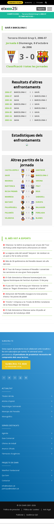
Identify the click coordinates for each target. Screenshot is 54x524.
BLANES (39, 218)
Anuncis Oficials (8, 448)
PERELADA (40, 212)
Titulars (39, 3)
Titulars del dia (8, 396)
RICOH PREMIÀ (11, 191)
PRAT (38, 186)
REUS (38, 191)
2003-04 (8, 116)
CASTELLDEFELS (12, 170)
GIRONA (39, 181)
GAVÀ (7, 175)
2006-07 (8, 92)
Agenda (5, 433)
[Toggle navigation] (49, 9)
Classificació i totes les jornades (27, 66)
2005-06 (8, 100)
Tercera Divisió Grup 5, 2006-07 (34, 14)
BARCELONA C (42, 175)
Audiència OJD (32, 515)
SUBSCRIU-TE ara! (15, 3)
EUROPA (39, 202)
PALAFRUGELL (11, 207)
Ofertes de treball (9, 443)
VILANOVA (9, 218)
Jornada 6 (12, 43)
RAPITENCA (10, 186)
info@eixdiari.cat (8, 486)
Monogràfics (7, 416)
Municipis (28, 3)
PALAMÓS (9, 212)
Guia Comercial (8, 438)
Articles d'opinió (8, 401)
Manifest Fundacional (10, 470)
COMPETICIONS (13, 14)
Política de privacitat (11, 509)
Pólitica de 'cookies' (31, 509)
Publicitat (19, 515)
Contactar (6, 480)
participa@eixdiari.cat (10, 488)
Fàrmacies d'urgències (11, 453)
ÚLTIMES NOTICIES (26, 16)
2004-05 (8, 108)
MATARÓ (9, 202)
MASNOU (9, 181)
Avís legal (47, 509)
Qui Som (5, 475)
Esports (41, 9)
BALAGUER (40, 207)
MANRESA (9, 197)
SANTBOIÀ (40, 170)
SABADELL (40, 197)
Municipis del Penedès (11, 411)
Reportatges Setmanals (11, 406)
